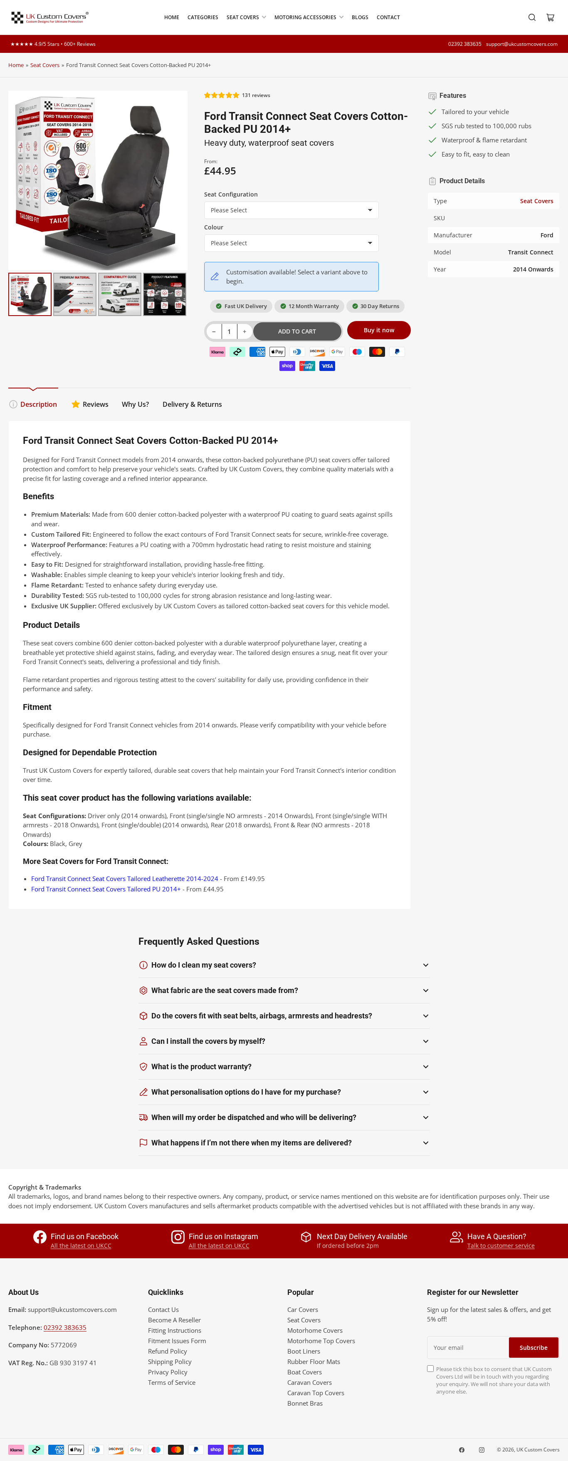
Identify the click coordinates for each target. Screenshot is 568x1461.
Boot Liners (303, 1351)
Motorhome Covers (315, 1330)
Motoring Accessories (305, 17)
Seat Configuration (231, 194)
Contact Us (163, 1309)
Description (38, 404)
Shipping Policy (170, 1361)
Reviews (96, 404)
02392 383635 (465, 43)
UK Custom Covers (538, 1449)
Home (171, 17)
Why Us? (135, 404)
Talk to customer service (501, 1245)
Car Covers (302, 1309)
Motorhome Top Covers (321, 1341)
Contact (388, 17)
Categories (203, 17)
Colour (213, 227)
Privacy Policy (168, 1372)
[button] (222, 95)
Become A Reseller (174, 1320)
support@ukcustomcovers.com (522, 43)
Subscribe (534, 1347)
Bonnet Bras (305, 1403)
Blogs (360, 17)
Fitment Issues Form (177, 1341)
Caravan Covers (309, 1382)
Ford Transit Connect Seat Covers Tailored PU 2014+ (106, 889)
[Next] (175, 180)
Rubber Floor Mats (313, 1361)
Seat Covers (243, 17)
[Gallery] (98, 205)
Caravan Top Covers (315, 1393)
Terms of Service (171, 1382)
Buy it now (379, 330)
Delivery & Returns (192, 404)
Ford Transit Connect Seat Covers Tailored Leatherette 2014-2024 (124, 878)
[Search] (532, 17)
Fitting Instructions (174, 1330)
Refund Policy (167, 1351)
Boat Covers (304, 1372)
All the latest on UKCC (81, 1245)
